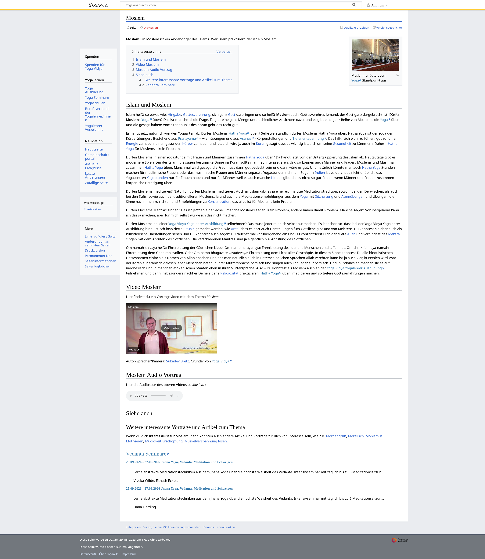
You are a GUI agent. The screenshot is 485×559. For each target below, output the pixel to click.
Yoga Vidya (220, 361)
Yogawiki (98, 5)
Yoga (355, 80)
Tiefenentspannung (308, 138)
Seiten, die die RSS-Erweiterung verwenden (171, 527)
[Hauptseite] (98, 28)
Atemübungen (353, 196)
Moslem (133, 307)
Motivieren (134, 441)
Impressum (129, 554)
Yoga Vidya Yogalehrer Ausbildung (195, 223)
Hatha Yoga (238, 133)
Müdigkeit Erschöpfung (164, 441)
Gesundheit (342, 143)
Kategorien (133, 527)
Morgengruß (336, 436)
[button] (171, 328)
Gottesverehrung (196, 114)
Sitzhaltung (324, 196)
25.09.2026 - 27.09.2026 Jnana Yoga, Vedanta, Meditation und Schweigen (179, 462)
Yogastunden (157, 177)
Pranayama (187, 138)
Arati (235, 229)
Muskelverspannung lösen (206, 441)
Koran (260, 143)
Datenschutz (88, 554)
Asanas (245, 138)
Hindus (276, 177)
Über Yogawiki (108, 554)
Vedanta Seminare (146, 454)
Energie (132, 143)
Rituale (189, 229)
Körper (187, 143)
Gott (231, 114)
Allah (351, 234)
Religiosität (229, 273)
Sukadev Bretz (177, 361)
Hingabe (174, 114)
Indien (320, 172)
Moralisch (356, 436)
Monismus (374, 436)
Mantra (394, 234)
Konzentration (219, 201)
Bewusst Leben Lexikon (219, 527)
